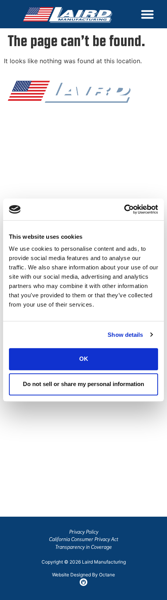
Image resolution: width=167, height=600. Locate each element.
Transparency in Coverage (83, 547)
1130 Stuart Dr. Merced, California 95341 (43, 417)
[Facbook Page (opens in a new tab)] (13, 179)
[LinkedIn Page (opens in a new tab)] (46, 179)
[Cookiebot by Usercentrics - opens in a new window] (124, 209)
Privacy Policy (83, 532)
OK (83, 359)
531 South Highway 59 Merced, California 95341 (43, 455)
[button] (147, 14)
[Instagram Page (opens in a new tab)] (29, 179)
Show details (125, 334)
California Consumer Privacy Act (83, 539)
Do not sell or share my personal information (83, 384)
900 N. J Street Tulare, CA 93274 (32, 495)
